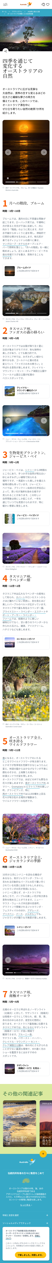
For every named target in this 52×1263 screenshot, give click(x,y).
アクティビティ (17, 11)
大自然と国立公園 (34, 11)
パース (19, 914)
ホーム (4, 11)
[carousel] (26, 152)
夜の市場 (7, 254)
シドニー (29, 470)
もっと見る (25, 1204)
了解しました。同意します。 (31, 1254)
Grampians (17, 786)
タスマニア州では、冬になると (18, 1027)
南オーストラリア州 (35, 783)
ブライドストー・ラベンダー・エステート (24, 611)
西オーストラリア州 (13, 793)
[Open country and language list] (47, 1215)
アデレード (33, 910)
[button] (8, 152)
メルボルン (30, 914)
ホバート (20, 597)
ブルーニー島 (25, 1034)
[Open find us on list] (47, 1223)
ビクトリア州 (33, 786)
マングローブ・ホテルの (15, 243)
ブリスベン (8, 914)
